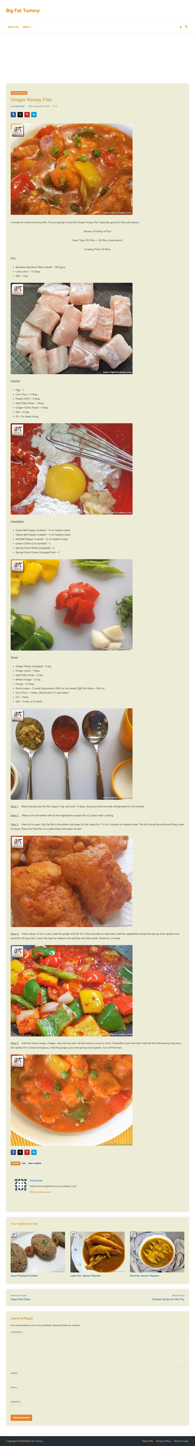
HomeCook (19, 106)
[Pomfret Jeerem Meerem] (157, 1251)
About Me (13, 26)
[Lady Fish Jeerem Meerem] (97, 1251)
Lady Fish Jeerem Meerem (85, 1275)
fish (24, 1163)
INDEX (26, 26)
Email (15, 1387)
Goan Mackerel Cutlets (24, 1275)
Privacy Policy (163, 1441)
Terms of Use (181, 1441)
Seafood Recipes (19, 93)
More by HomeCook (40, 1192)
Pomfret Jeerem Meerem (144, 1275)
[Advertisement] (97, 55)
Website (16, 1402)
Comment (18, 1332)
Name (15, 1373)
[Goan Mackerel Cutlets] (38, 1251)
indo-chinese (34, 1163)
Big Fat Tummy (23, 10)
